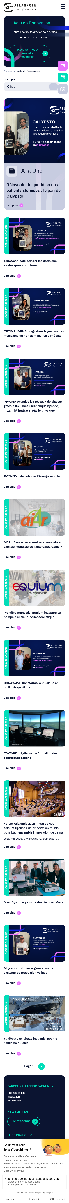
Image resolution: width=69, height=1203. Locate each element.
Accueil (8, 71)
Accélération (14, 1100)
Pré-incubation (16, 1093)
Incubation (13, 1097)
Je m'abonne (22, 1121)
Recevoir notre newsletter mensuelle (27, 53)
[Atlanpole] (20, 7)
